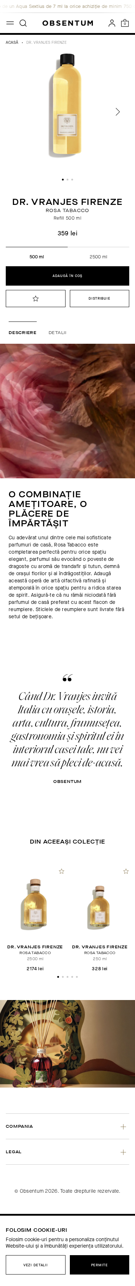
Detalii (58, 332)
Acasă (12, 42)
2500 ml (98, 257)
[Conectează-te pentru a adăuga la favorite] (36, 298)
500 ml (37, 257)
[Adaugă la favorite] (61, 871)
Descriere (23, 332)
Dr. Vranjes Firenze (46, 42)
